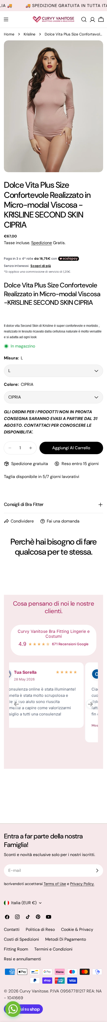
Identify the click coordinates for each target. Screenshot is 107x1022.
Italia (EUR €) (24, 902)
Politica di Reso (40, 929)
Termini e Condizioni (53, 949)
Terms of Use (55, 883)
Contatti (11, 929)
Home (9, 34)
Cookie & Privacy (77, 929)
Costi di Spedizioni (21, 939)
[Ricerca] (84, 19)
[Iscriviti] (97, 870)
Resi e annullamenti (22, 959)
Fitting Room (16, 949)
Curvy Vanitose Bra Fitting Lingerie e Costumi (54, 634)
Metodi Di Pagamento (65, 939)
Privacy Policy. (82, 883)
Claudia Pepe (41, 672)
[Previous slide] (16, 704)
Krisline (29, 34)
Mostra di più (26, 725)
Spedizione (41, 242)
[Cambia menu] (6, 19)
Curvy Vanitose (33, 991)
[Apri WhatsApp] (13, 1009)
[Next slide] (90, 704)
